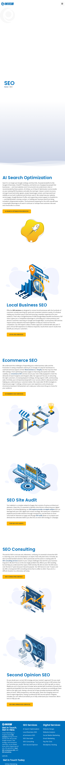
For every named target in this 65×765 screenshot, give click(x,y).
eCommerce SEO (16, 374)
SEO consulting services (10, 561)
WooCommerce (30, 370)
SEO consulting (6, 752)
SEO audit (39, 515)
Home (6, 87)
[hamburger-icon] (62, 4)
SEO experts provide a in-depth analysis (42, 509)
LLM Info (4, 756)
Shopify (39, 370)
